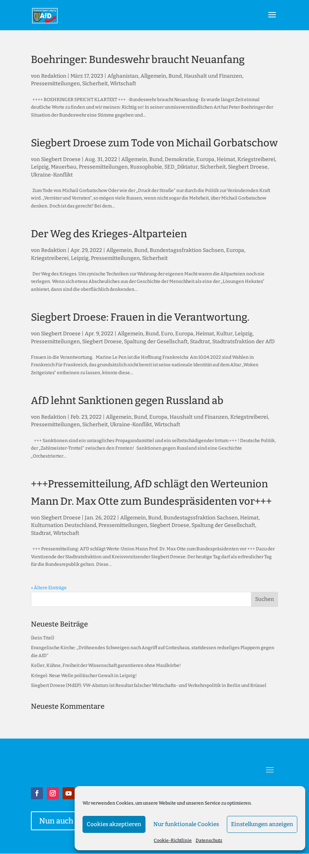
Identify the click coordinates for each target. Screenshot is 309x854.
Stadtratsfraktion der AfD (243, 341)
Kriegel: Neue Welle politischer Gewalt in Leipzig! (84, 675)
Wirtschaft (123, 83)
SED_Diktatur (181, 167)
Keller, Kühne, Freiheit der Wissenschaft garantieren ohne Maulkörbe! (106, 665)
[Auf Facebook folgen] (37, 793)
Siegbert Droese (61, 159)
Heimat (226, 159)
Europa (205, 159)
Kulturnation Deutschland (63, 525)
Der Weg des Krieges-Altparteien (109, 234)
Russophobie (146, 167)
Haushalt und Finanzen (213, 76)
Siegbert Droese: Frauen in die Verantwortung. (140, 317)
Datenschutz (209, 840)
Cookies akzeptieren (114, 824)
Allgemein (153, 76)
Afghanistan (122, 76)
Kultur (224, 333)
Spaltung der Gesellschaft (156, 341)
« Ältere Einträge (49, 587)
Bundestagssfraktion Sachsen (187, 250)
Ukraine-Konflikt (52, 175)
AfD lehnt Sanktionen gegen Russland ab (127, 401)
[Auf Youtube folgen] (69, 793)
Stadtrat (200, 341)
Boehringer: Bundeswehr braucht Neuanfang (138, 60)
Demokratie (179, 159)
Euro (167, 333)
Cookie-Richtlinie (173, 840)
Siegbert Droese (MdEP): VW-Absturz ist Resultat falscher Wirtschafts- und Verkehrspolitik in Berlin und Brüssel (148, 685)
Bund (175, 76)
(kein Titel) (42, 637)
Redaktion (53, 76)
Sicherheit (95, 83)
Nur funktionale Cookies (186, 824)
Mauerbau (63, 167)
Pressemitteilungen (55, 83)
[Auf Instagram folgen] (53, 793)
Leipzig (40, 167)
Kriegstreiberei (256, 159)
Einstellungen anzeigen (262, 824)
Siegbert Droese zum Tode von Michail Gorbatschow (154, 143)
